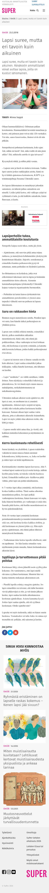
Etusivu (5, 18)
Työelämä (7, 832)
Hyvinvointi (7, 843)
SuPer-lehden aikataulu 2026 (34, 839)
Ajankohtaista (9, 837)
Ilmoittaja (31, 832)
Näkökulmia (8, 848)
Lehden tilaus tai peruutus (35, 848)
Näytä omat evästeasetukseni (35, 862)
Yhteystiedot (33, 854)
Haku (32, 10)
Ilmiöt (12, 18)
